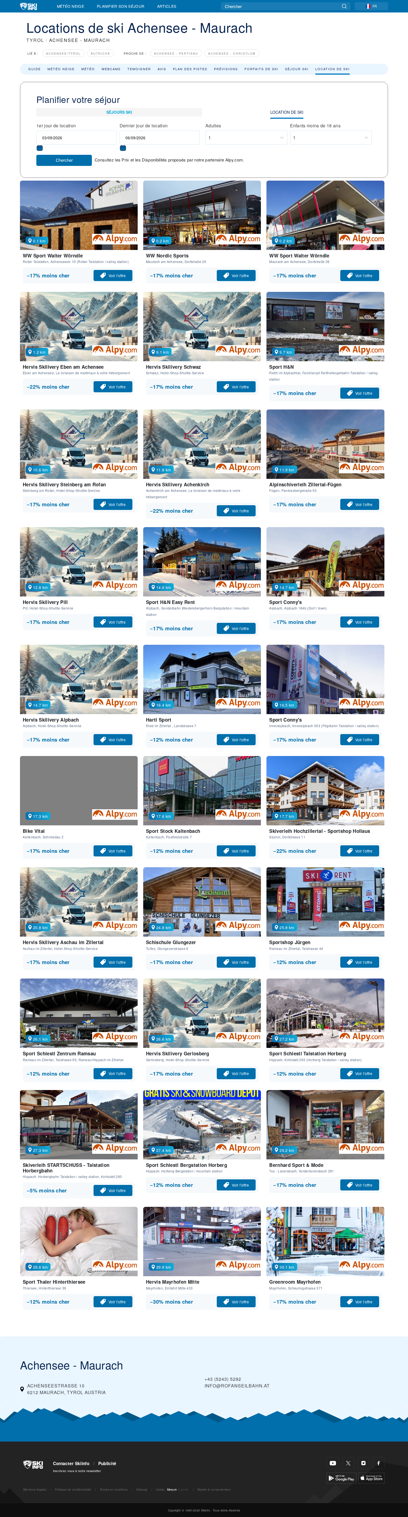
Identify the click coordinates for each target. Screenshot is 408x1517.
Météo (88, 69)
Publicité (107, 1463)
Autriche (100, 53)
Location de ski (332, 69)
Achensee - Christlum (232, 53)
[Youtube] (333, 1463)
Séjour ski (297, 69)
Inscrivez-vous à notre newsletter (77, 1470)
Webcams (111, 69)
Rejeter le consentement (214, 1489)
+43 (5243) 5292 (223, 1379)
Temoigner (139, 69)
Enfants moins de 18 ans (315, 125)
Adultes (213, 125)
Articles (167, 6)
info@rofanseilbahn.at (237, 1385)
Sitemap (141, 1489)
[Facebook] (379, 1463)
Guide (34, 69)
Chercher (64, 160)
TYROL (35, 40)
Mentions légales (34, 1489)
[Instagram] (363, 1463)
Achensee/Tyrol (63, 53)
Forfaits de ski (261, 69)
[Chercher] (344, 6)
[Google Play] (341, 1477)
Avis (162, 69)
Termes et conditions (114, 1489)
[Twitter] (348, 1463)
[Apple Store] (371, 1477)
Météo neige (61, 69)
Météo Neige (70, 6)
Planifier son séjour (120, 6)
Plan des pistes (190, 69)
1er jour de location (56, 125)
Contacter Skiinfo (71, 1463)
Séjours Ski (119, 112)
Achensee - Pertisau (176, 53)
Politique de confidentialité (73, 1489)
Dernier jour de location (144, 125)
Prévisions (226, 69)
